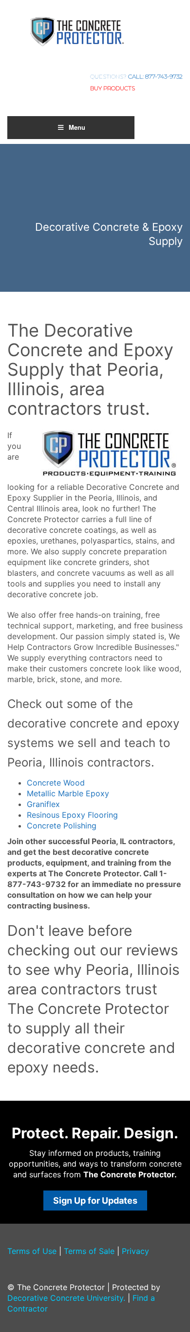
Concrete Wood (56, 782)
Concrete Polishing (61, 825)
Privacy (135, 1251)
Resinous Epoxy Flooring (72, 815)
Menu (77, 127)
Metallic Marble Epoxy (68, 793)
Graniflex (43, 804)
